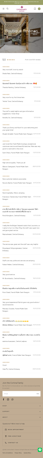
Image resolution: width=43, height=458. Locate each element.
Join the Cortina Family (12, 383)
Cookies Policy (27, 453)
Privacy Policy (18, 453)
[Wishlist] (35, 9)
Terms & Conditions (7, 453)
